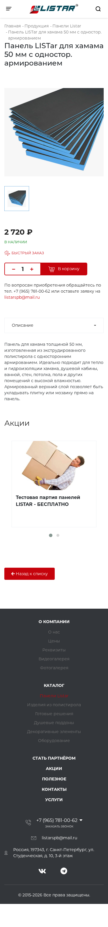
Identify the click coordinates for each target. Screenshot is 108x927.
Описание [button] (22, 325)
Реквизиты (54, 650)
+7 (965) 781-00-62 (56, 820)
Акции (54, 768)
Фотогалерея (54, 667)
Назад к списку (31, 573)
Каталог (54, 685)
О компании (54, 621)
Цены (54, 641)
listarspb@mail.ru (22, 297)
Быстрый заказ (28, 253)
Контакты (54, 789)
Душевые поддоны (54, 722)
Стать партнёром (54, 758)
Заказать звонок (59, 826)
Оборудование (54, 740)
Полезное (54, 779)
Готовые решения (54, 713)
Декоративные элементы (54, 731)
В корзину (68, 268)
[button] (50, 535)
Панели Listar (54, 695)
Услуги (54, 799)
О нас (54, 632)
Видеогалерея (54, 658)
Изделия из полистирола (54, 704)
